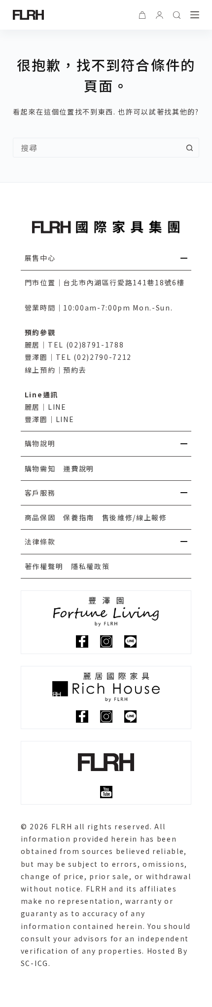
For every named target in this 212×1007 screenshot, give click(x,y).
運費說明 (78, 468)
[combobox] (96, 147)
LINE (57, 407)
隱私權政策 (90, 566)
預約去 (74, 370)
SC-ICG (34, 963)
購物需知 (40, 468)
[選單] (194, 14)
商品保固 (40, 517)
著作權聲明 (44, 566)
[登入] (159, 15)
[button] (106, 258)
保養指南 (78, 517)
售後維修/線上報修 (134, 517)
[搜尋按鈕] (189, 147)
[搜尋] (176, 15)
